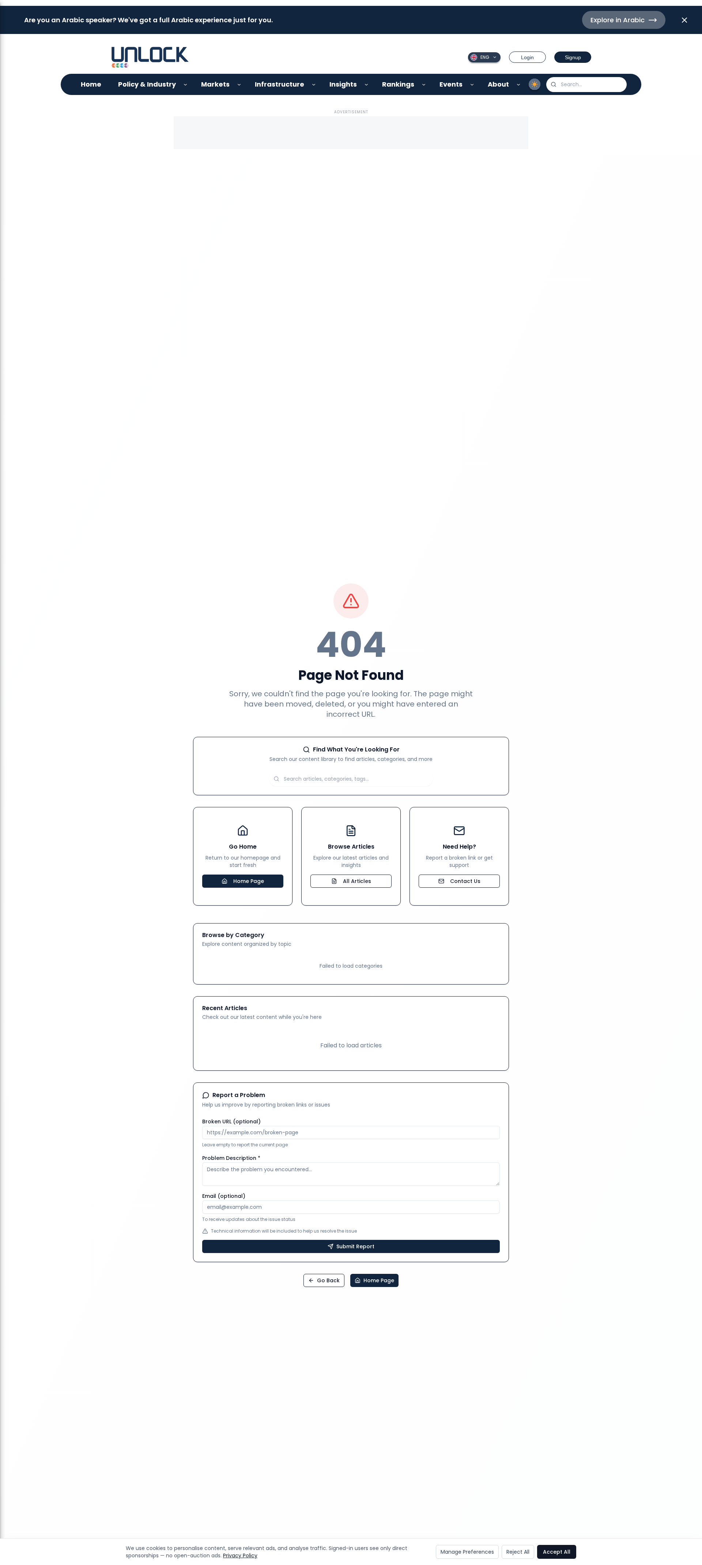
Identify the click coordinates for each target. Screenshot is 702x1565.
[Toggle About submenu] (518, 84)
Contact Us (465, 881)
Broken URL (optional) (231, 1121)
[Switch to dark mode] (534, 84)
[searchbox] (586, 84)
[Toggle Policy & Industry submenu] (185, 84)
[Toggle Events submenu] (472, 84)
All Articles (357, 881)
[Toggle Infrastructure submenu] (314, 84)
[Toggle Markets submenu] (239, 84)
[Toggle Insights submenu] (366, 84)
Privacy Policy (240, 1555)
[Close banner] (684, 20)
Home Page (248, 881)
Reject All (517, 1552)
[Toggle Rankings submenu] (424, 84)
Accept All (556, 1552)
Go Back (328, 1280)
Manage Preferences (467, 1552)
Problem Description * (231, 1158)
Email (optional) (223, 1196)
